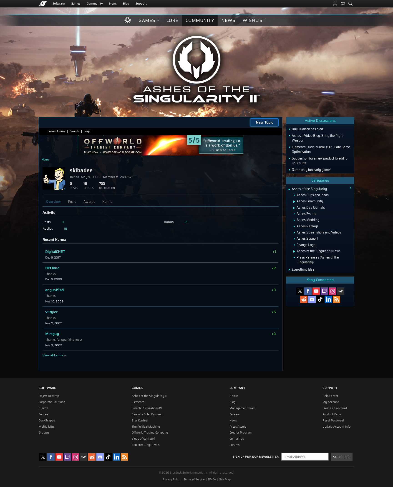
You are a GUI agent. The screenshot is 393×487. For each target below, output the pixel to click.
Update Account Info (336, 426)
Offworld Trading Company (150, 432)
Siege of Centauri (143, 438)
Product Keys (331, 414)
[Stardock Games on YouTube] (316, 291)
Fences (43, 414)
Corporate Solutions (52, 402)
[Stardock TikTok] (320, 299)
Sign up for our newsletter (256, 456)
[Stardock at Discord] (312, 299)
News (113, 3)
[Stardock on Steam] (341, 291)
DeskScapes (47, 420)
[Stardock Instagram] (332, 291)
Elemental (138, 402)
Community (95, 3)
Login (87, 131)
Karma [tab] (107, 201)
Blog (126, 3)
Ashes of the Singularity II (149, 396)
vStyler (51, 312)
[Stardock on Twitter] (300, 291)
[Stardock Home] (43, 3)
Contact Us (236, 438)
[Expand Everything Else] (289, 270)
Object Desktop (49, 396)
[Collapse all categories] (350, 188)
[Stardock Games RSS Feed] (337, 299)
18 (65, 228)
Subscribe (341, 456)
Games (75, 3)
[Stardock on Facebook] (308, 291)
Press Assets (237, 426)
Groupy (44, 432)
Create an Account (334, 408)
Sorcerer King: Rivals (145, 445)
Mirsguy (52, 334)
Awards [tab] (89, 201)
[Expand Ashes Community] (294, 201)
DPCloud (52, 268)
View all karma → (55, 355)
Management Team (242, 408)
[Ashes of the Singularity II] (196, 69)
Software (59, 3)
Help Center (330, 396)
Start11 (43, 408)
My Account (330, 402)
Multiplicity (46, 426)
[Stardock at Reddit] (304, 299)
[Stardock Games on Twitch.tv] (324, 291)
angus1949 (54, 290)
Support (141, 3)
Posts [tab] (72, 201)
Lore (172, 20)
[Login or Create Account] (335, 4)
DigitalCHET (55, 251)
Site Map (225, 479)
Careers (234, 414)
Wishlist (254, 20)
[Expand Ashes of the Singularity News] (294, 251)
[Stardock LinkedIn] (328, 299)
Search (74, 131)
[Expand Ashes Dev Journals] (294, 208)
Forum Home (56, 131)
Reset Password (333, 420)
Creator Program (240, 432)
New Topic (264, 122)
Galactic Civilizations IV (147, 408)
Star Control (140, 420)
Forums (234, 445)
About (233, 396)
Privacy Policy (171, 479)
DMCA (212, 479)
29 (187, 222)
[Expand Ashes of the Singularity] (289, 189)
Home (45, 159)
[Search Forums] (350, 4)
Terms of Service (194, 479)
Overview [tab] (53, 201)
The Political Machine (146, 426)
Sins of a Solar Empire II (147, 414)
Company (237, 388)
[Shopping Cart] (342, 4)
